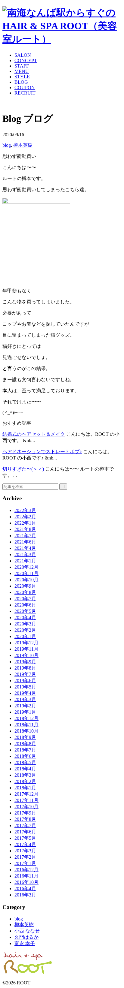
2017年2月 (25, 857)
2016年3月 (25, 894)
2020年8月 (25, 592)
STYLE (22, 76)
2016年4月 (25, 888)
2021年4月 (25, 548)
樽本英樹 (23, 145)
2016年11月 (26, 875)
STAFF (21, 65)
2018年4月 (25, 768)
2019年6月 (25, 680)
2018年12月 (26, 718)
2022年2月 (25, 516)
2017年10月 (26, 806)
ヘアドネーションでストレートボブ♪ (42, 451)
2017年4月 (25, 844)
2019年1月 (25, 712)
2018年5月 (25, 762)
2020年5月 (25, 611)
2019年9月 (25, 661)
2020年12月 (26, 567)
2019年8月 (25, 667)
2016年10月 (26, 882)
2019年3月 (25, 699)
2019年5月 (25, 686)
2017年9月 (25, 812)
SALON (22, 55)
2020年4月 (25, 617)
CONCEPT (25, 60)
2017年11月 (26, 800)
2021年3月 (25, 554)
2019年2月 (25, 705)
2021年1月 (25, 560)
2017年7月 (25, 825)
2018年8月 (25, 743)
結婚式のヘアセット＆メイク (33, 434)
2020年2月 (25, 630)
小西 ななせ (27, 930)
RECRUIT (25, 92)
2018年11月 (26, 724)
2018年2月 (25, 781)
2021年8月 (25, 529)
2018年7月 (25, 749)
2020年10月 (26, 579)
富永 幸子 (24, 943)
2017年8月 (25, 819)
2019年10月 (26, 655)
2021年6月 (25, 541)
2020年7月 (25, 598)
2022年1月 (25, 523)
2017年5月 (25, 838)
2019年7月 (25, 674)
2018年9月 (25, 737)
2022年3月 (25, 510)
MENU (21, 71)
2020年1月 (25, 636)
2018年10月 (26, 730)
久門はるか (26, 937)
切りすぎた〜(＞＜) (23, 468)
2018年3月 (25, 775)
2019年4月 (25, 693)
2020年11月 (26, 573)
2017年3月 (25, 850)
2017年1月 (25, 863)
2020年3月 (25, 623)
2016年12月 (26, 869)
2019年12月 (26, 642)
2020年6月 (25, 604)
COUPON (24, 87)
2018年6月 (25, 756)
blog (6, 145)
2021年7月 (25, 535)
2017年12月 (26, 794)
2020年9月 (25, 586)
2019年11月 (26, 649)
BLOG (21, 82)
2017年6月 (25, 831)
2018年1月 (25, 787)
